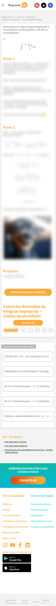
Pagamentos (37, 515)
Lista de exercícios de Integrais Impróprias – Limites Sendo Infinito (29, 451)
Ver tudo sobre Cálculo (15, 441)
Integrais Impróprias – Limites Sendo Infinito (21, 19)
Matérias (7, 504)
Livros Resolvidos (11, 515)
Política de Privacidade (11, 601)
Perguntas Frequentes (42, 526)
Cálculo (20, 17)
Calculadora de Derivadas (16, 526)
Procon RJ (45, 601)
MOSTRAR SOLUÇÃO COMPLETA (28, 292)
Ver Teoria (27, 322)
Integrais (30, 17)
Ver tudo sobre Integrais (16, 445)
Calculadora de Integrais (15, 521)
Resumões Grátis (11, 532)
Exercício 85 (11, 330)
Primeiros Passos (39, 509)
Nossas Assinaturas (41, 504)
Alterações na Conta (41, 521)
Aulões (6, 509)
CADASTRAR (28, 480)
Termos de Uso (25, 601)
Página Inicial (7, 17)
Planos (36, 601)
